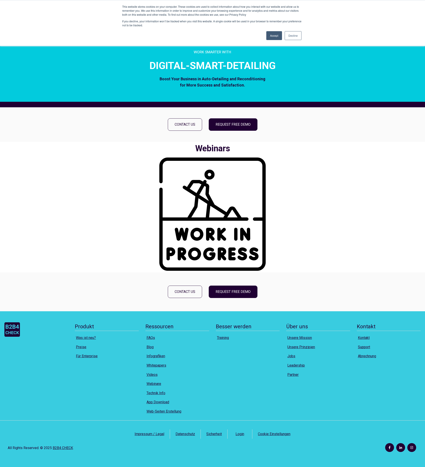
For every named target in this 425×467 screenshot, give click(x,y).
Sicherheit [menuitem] (214, 434)
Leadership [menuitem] (296, 365)
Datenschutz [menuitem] (185, 434)
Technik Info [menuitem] (156, 393)
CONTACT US (185, 124)
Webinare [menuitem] (154, 384)
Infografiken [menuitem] (156, 356)
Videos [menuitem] (152, 375)
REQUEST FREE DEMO (233, 124)
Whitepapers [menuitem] (156, 365)
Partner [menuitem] (293, 375)
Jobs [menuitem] (291, 356)
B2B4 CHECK (63, 448)
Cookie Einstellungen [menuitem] (274, 434)
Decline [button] (293, 35)
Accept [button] (274, 35)
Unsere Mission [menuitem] (299, 338)
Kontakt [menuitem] (364, 338)
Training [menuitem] (223, 338)
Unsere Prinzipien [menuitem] (301, 347)
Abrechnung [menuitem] (367, 356)
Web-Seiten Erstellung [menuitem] (164, 411)
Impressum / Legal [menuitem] (149, 434)
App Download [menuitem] (158, 402)
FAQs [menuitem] (151, 338)
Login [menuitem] (240, 434)
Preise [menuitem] (81, 347)
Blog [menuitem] (150, 347)
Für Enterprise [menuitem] (87, 356)
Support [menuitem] (364, 347)
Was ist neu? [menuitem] (86, 338)
